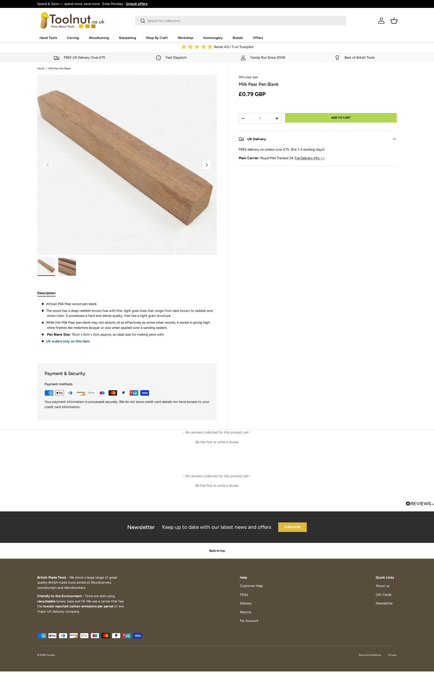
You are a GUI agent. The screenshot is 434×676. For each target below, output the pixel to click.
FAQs (244, 595)
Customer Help (251, 586)
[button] (394, 21)
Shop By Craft (157, 38)
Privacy (392, 655)
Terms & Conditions (370, 655)
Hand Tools (48, 38)
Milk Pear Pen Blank (59, 68)
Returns (245, 612)
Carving (73, 38)
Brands (238, 38)
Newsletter (384, 603)
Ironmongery (213, 38)
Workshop (185, 38)
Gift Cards (384, 595)
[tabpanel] (127, 326)
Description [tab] (46, 293)
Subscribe (292, 527)
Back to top (217, 550)
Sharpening (127, 38)
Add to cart (341, 117)
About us (382, 586)
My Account (249, 621)
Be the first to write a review (217, 442)
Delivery (246, 603)
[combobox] (240, 21)
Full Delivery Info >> (310, 158)
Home (40, 68)
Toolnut (50, 655)
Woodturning (99, 38)
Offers (258, 38)
